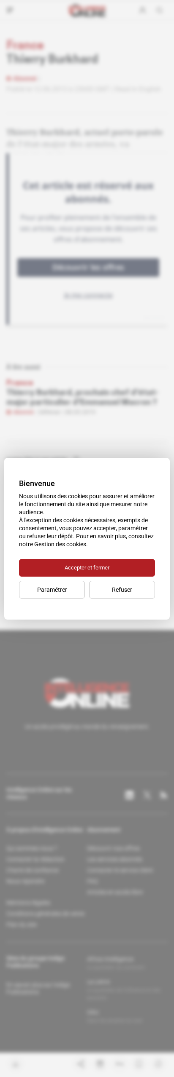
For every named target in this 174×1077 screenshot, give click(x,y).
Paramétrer (52, 589)
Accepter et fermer (87, 567)
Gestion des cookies (60, 544)
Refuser (122, 589)
